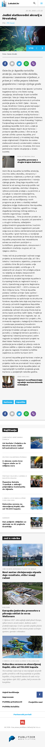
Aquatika (20, 402)
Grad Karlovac (23, 376)
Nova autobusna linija (26, 156)
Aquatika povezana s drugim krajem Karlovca (29, 161)
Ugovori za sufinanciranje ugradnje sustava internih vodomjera (29, 382)
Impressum (8, 697)
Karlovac (8, 402)
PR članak (11, 23)
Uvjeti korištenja (10, 692)
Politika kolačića (10, 706)
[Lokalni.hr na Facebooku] (40, 695)
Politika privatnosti (12, 702)
